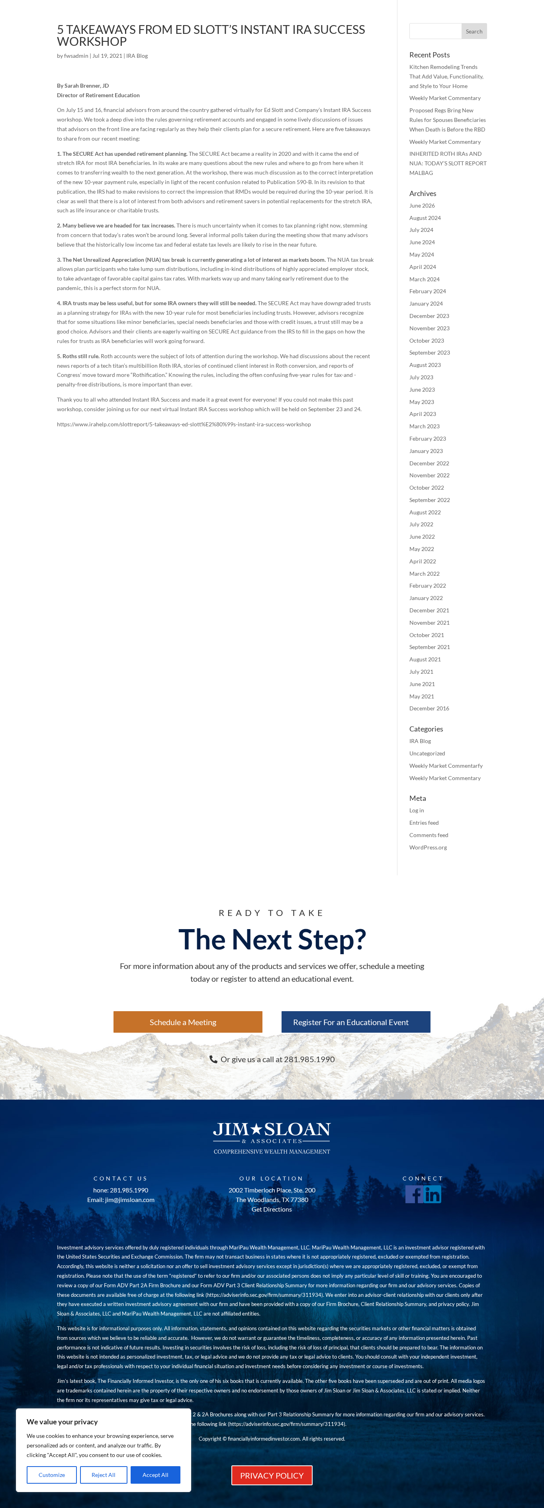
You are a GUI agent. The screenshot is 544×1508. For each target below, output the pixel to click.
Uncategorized (427, 753)
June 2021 (422, 683)
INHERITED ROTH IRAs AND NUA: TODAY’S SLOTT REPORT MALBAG (448, 163)
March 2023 (424, 426)
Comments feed (428, 834)
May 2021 (421, 696)
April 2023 (422, 413)
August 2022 (425, 512)
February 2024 (427, 291)
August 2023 (425, 364)
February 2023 (427, 438)
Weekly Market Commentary (445, 97)
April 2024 (422, 266)
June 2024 (422, 242)
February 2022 (427, 585)
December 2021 (429, 610)
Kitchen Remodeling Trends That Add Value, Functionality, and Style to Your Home (446, 76)
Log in (416, 810)
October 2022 (426, 487)
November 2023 (429, 328)
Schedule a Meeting (183, 1022)
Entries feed (424, 822)
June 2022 (422, 536)
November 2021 (429, 622)
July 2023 (421, 377)
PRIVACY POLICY (272, 1475)
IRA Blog (137, 55)
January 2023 (426, 450)
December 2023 (429, 315)
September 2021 (429, 646)
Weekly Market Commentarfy (446, 765)
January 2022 (426, 597)
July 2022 (421, 524)
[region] (103, 1450)
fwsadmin (76, 55)
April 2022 (422, 561)
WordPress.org (428, 847)
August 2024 (425, 217)
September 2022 (429, 499)
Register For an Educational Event (351, 1022)
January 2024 (426, 303)
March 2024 (424, 279)
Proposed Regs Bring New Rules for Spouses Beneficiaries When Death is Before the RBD (447, 120)
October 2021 (426, 634)
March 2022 (424, 573)
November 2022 (429, 475)
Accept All (155, 1474)
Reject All (103, 1474)
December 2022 (429, 463)
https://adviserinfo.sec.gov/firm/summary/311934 (264, 1295)
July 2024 (421, 229)
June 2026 (422, 205)
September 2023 (429, 352)
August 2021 (425, 659)
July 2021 (421, 671)
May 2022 (421, 548)
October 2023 (426, 340)
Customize (52, 1474)
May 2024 (421, 254)
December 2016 (429, 708)
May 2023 (421, 401)
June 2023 (422, 389)
